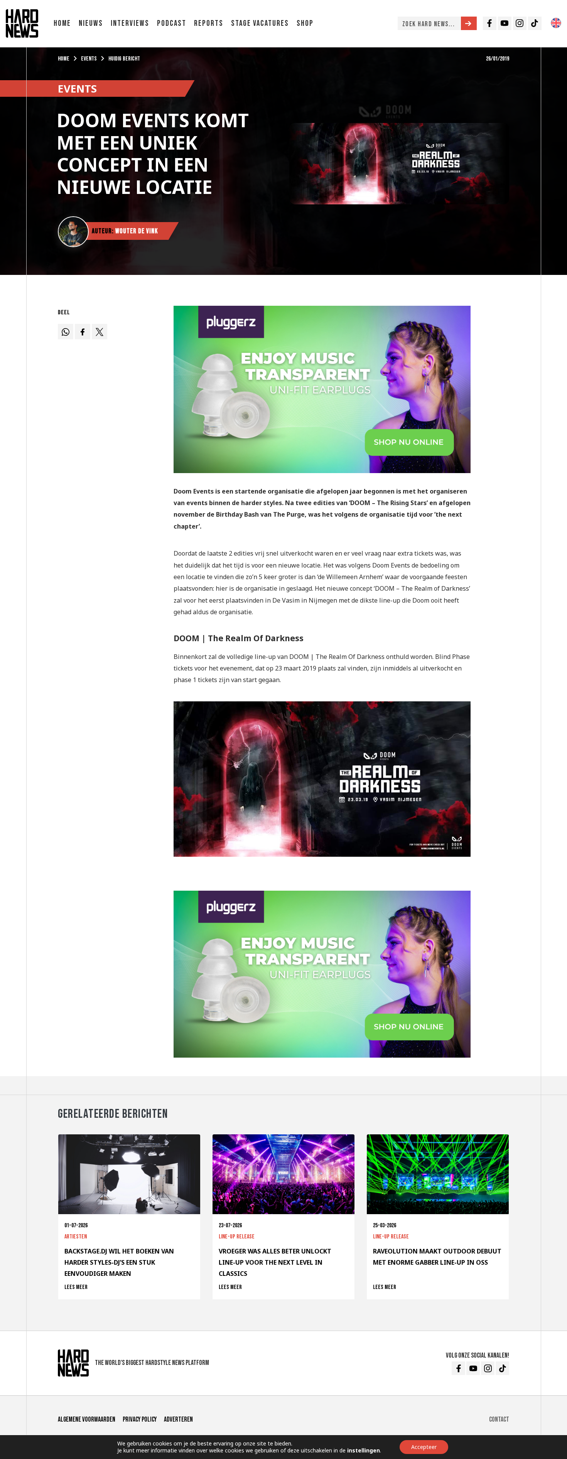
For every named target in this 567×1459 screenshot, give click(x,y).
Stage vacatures (260, 23)
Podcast (171, 23)
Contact (499, 1419)
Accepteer (424, 1447)
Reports (208, 23)
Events (89, 58)
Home (62, 23)
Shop (305, 23)
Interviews (130, 23)
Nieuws (91, 23)
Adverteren (178, 1419)
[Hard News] (22, 23)
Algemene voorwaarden (86, 1419)
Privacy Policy (140, 1419)
